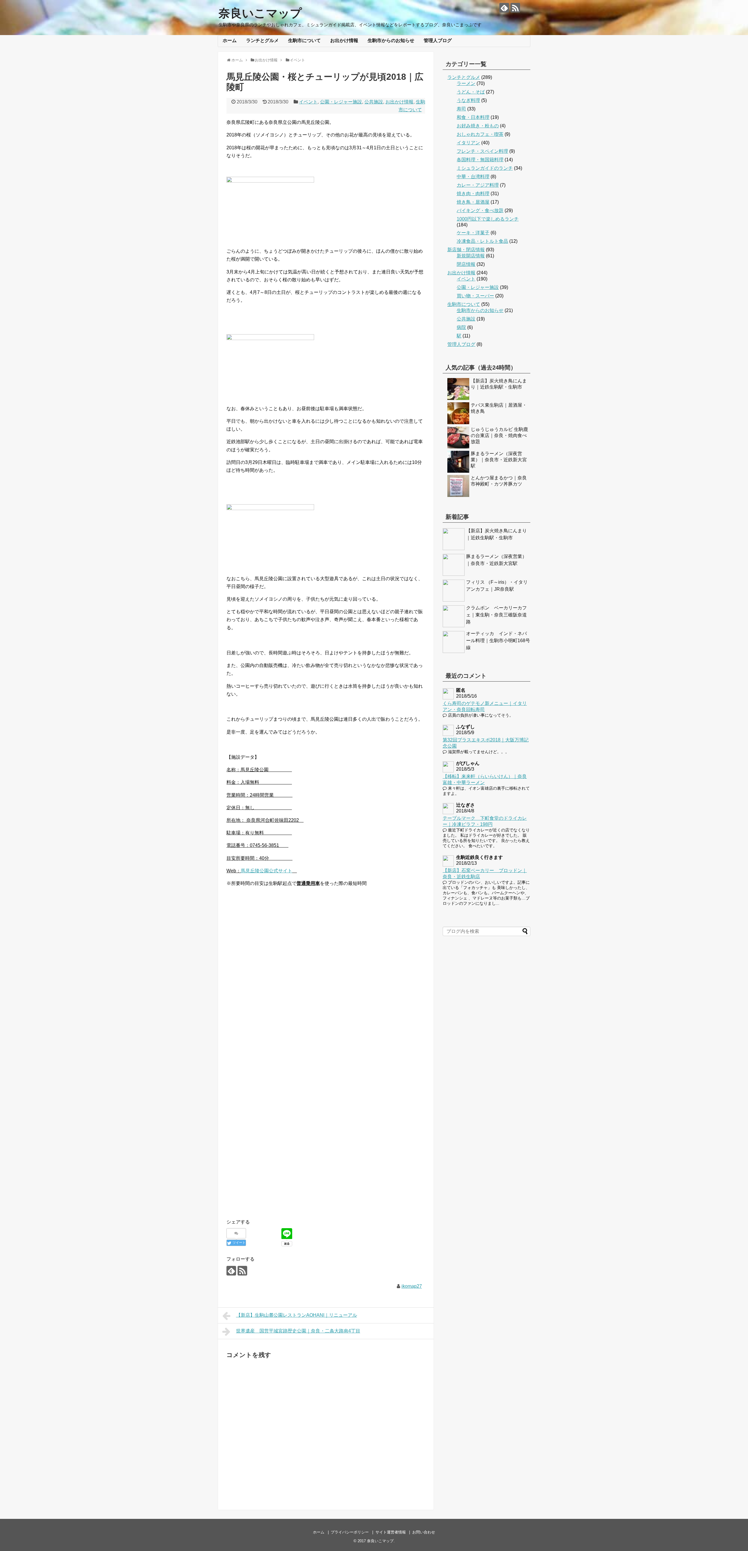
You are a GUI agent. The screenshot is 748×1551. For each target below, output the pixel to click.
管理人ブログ (438, 40)
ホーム (230, 40)
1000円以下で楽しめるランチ (488, 218)
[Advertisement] (325, 1053)
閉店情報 (466, 264)
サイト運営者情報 (390, 1532)
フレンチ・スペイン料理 (482, 151)
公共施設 (373, 101)
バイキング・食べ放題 (480, 210)
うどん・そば (471, 91)
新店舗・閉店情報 (466, 249)
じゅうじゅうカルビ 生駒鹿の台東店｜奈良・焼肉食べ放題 (499, 435)
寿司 (461, 108)
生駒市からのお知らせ (391, 40)
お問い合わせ (423, 1532)
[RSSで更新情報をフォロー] (515, 8)
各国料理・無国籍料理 (480, 159)
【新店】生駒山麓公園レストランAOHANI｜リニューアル (296, 1315)
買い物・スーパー (475, 295)
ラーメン (466, 83)
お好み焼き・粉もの (478, 125)
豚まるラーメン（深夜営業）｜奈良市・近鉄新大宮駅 (499, 459)
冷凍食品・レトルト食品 (482, 241)
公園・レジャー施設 (341, 101)
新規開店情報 (471, 255)
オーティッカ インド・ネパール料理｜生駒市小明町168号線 (498, 640)
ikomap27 (411, 1286)
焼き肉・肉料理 (473, 193)
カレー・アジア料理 (478, 185)
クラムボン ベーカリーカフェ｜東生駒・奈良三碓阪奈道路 (496, 614)
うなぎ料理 (468, 100)
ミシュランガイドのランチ (485, 168)
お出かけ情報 (344, 40)
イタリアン (468, 142)
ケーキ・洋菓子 (473, 232)
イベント (308, 101)
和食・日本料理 (473, 117)
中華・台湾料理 (473, 176)
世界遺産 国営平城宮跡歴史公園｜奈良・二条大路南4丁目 (298, 1330)
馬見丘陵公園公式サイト (266, 870)
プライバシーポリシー (350, 1532)
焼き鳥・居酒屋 (473, 202)
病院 (461, 327)
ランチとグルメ (262, 40)
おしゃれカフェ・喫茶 (480, 134)
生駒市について (304, 40)
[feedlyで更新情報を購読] (504, 8)
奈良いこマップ (260, 13)
